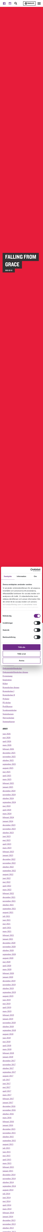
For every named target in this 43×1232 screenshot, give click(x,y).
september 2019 (9, 992)
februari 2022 (8, 893)
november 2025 (9, 756)
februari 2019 (8, 1015)
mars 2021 (7, 931)
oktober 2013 (8, 1228)
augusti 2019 (8, 996)
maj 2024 (6, 806)
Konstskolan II (9, 695)
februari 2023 (8, 851)
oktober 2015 (8, 1136)
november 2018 (9, 1022)
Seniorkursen (8, 714)
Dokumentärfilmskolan (12, 668)
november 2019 (9, 984)
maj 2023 (6, 840)
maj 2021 (6, 924)
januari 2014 (8, 1216)
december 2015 (9, 1129)
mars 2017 (7, 1095)
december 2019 (9, 981)
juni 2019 (7, 1000)
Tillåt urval (21, 654)
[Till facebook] (4, 3)
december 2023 (9, 825)
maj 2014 (6, 1201)
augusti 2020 (8, 958)
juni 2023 (7, 836)
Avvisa (21, 660)
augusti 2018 (8, 1034)
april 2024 (7, 810)
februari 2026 (8, 749)
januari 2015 (8, 1171)
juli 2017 (6, 1079)
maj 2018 (6, 1041)
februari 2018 (8, 1053)
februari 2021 (8, 935)
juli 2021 (6, 916)
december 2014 (9, 1175)
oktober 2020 (8, 950)
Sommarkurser (9, 721)
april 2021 (7, 927)
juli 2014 (6, 1194)
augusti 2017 (8, 1076)
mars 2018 (7, 1049)
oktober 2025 (8, 760)
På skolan (7, 702)
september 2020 (9, 954)
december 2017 (9, 1060)
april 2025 (7, 775)
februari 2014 (8, 1213)
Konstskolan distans (11, 687)
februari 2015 (8, 1167)
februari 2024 (8, 817)
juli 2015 (6, 1148)
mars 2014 (7, 1209)
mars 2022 (7, 889)
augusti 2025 (8, 768)
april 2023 (7, 844)
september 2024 (9, 802)
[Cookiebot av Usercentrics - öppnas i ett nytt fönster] (30, 569)
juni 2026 (7, 734)
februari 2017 (8, 1098)
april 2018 (7, 1045)
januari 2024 (8, 821)
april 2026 (7, 741)
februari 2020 (8, 973)
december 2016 (9, 1106)
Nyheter (6, 699)
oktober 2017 (8, 1068)
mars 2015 (7, 1163)
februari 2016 (8, 1121)
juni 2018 (7, 1038)
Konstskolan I (8, 691)
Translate (30, 3)
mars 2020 (7, 969)
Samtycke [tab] (8, 576)
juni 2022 (7, 878)
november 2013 (9, 1224)
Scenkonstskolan (10, 710)
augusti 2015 (8, 1144)
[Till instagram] (10, 3)
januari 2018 (8, 1057)
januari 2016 (8, 1125)
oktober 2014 (8, 1182)
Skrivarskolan (8, 718)
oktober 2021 (8, 905)
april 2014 (7, 1205)
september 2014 (9, 1186)
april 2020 (7, 965)
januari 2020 (8, 977)
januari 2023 (8, 855)
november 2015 (9, 1133)
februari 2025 (8, 783)
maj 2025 (6, 772)
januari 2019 (8, 1019)
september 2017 (9, 1072)
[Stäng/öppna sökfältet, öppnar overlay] (15, 3)
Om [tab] (35, 576)
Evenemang (7, 676)
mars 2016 (7, 1117)
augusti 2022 (8, 874)
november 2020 (9, 946)
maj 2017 (6, 1087)
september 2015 (9, 1140)
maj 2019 (6, 1003)
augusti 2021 (8, 912)
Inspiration (7, 680)
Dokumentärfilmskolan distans (15, 672)
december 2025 (9, 753)
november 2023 (9, 829)
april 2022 (7, 886)
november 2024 (9, 794)
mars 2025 (7, 779)
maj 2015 (6, 1155)
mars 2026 (7, 745)
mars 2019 (7, 1011)
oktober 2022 (8, 867)
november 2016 (9, 1110)
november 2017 (9, 1064)
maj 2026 (6, 737)
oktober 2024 (8, 798)
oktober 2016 (8, 1114)
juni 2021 (7, 920)
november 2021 (9, 901)
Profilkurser (7, 706)
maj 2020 (6, 962)
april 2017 (7, 1091)
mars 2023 (7, 848)
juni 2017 (7, 1083)
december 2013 (9, 1220)
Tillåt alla (21, 647)
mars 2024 (7, 813)
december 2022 (9, 859)
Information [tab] (21, 576)
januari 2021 (8, 939)
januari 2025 (8, 787)
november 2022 (9, 863)
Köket (5, 683)
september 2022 (9, 870)
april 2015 (7, 1159)
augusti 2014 (8, 1190)
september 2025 (9, 764)
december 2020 (9, 943)
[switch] (37, 623)
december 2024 (9, 791)
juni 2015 (7, 1152)
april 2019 (7, 1007)
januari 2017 (8, 1102)
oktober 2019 (8, 988)
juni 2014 (7, 1197)
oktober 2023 (8, 832)
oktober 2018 (8, 1026)
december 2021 (9, 897)
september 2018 (9, 1030)
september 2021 (9, 908)
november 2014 (9, 1178)
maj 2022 (6, 882)
